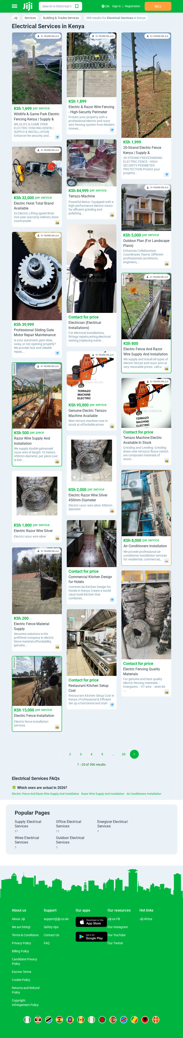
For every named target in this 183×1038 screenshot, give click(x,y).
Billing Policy (20, 951)
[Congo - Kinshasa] (123, 1019)
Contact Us (51, 935)
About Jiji (18, 919)
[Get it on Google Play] (92, 937)
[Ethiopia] (70, 1019)
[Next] (134, 754)
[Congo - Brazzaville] (134, 1019)
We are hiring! (21, 927)
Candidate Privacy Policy (24, 961)
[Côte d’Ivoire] (91, 1019)
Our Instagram (118, 927)
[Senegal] (80, 1019)
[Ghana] (59, 1019)
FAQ (47, 943)
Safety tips (51, 927)
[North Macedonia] (155, 1019)
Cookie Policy (21, 980)
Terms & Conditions (25, 935)
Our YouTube (116, 935)
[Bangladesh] (102, 1019)
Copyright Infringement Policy (25, 1003)
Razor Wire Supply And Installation (102, 793)
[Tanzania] (48, 1019)
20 (123, 754)
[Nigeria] (27, 1019)
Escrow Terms (21, 972)
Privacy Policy (21, 943)
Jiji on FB (114, 919)
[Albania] (145, 1019)
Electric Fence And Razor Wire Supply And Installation (45, 793)
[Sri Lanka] (112, 1019)
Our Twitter (115, 943)
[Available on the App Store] (91, 922)
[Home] (28, 6)
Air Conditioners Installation (144, 793)
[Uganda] (38, 1019)
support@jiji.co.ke (56, 919)
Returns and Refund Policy (26, 990)
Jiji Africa (145, 919)
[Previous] (48, 754)
